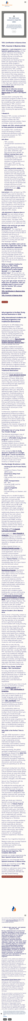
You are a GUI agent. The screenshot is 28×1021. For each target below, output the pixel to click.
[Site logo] (7, 4)
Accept (14, 31)
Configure (5, 1016)
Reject (10, 1019)
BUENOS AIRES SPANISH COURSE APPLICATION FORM (12, 876)
